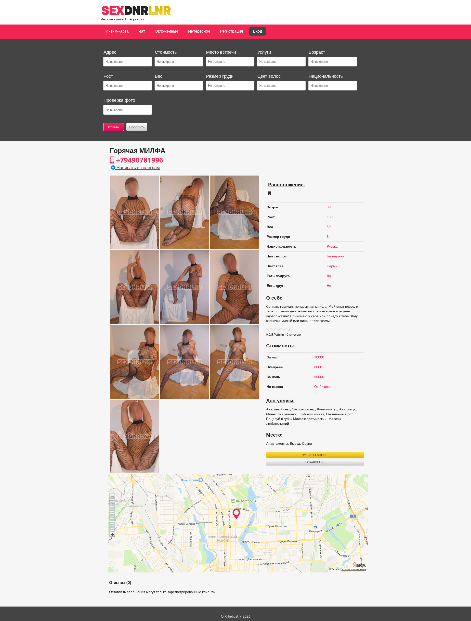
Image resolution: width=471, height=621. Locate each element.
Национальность (326, 76)
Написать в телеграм (137, 167)
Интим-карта (117, 31)
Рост (108, 76)
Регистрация (231, 31)
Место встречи (221, 52)
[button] (112, 496)
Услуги (264, 52)
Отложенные (166, 31)
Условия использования (353, 569)
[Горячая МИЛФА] (134, 247)
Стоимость (166, 52)
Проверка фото (119, 100)
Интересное (199, 31)
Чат (141, 31)
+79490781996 (138, 160)
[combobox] (127, 61)
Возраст (317, 52)
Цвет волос (269, 76)
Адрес (110, 52)
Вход (257, 31)
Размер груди (220, 76)
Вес (158, 76)
